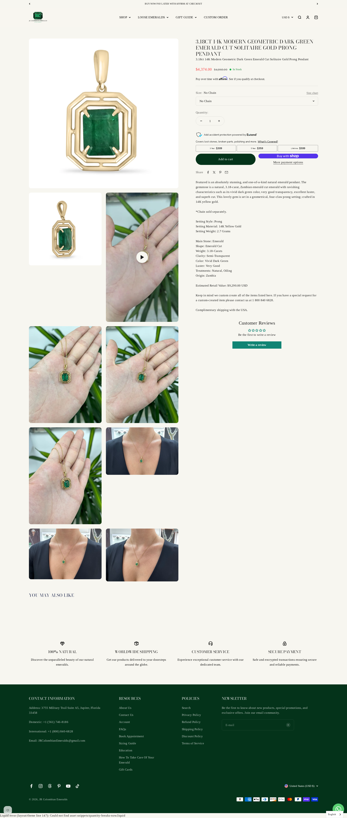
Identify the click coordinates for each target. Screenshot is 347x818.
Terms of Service (193, 743)
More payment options (288, 162)
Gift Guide (184, 17)
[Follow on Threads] (49, 786)
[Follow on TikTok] (77, 786)
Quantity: (202, 112)
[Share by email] (226, 172)
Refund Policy (191, 722)
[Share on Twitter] (214, 172)
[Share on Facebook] (208, 172)
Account (124, 722)
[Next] (317, 4)
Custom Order (216, 17)
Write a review (257, 344)
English (332, 814)
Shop (123, 17)
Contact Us (126, 715)
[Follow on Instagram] (40, 786)
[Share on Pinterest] (220, 172)
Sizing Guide (127, 743)
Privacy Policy (191, 715)
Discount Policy (192, 736)
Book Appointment (131, 736)
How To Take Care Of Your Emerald (136, 760)
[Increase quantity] (219, 121)
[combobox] (334, 814)
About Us (125, 708)
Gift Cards (126, 769)
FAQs (122, 729)
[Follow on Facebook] (31, 786)
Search (186, 708)
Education (125, 750)
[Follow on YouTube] (68, 786)
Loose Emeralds (151, 17)
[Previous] (29, 4)
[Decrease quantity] (201, 121)
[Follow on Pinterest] (59, 786)
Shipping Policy (192, 729)
